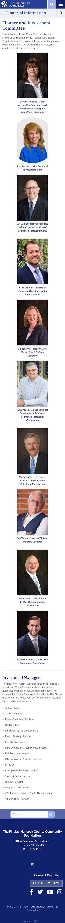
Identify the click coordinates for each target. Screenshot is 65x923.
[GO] (51, 814)
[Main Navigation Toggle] (60, 4)
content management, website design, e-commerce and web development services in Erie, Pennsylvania (32, 921)
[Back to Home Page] (15, 3)
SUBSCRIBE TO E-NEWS (46, 882)
